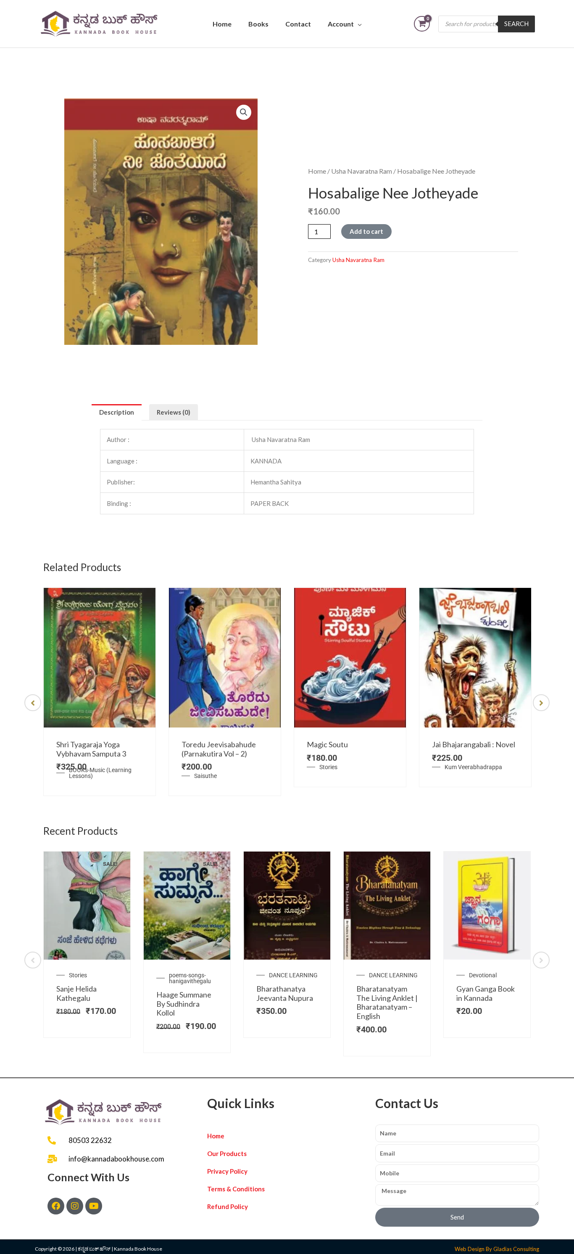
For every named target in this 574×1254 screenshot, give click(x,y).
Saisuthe (205, 776)
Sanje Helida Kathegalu (76, 993)
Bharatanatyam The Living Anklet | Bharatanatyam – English (387, 1002)
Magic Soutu (327, 744)
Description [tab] (116, 412)
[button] (243, 112)
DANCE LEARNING (293, 975)
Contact (298, 24)
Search (516, 23)
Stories (328, 767)
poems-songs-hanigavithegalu (190, 978)
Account (341, 24)
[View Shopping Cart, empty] (422, 24)
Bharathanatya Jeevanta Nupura (284, 993)
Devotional (483, 975)
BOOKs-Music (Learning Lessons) (100, 773)
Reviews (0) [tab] (173, 412)
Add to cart (366, 231)
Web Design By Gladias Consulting (497, 1249)
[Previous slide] (32, 702)
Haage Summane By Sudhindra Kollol (183, 1003)
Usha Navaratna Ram (361, 171)
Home (222, 24)
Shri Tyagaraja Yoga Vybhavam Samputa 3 (91, 749)
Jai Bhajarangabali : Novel (473, 744)
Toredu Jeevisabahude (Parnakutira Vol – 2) (219, 749)
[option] (99, 691)
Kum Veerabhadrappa (473, 767)
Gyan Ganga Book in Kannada (485, 993)
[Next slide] (541, 702)
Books (258, 24)
